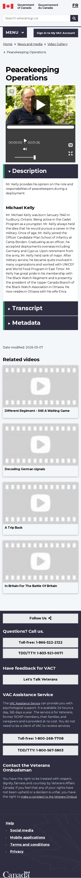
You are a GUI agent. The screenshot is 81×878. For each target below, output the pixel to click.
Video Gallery (57, 44)
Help (10, 823)
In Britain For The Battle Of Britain (31, 586)
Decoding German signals (25, 469)
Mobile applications (27, 837)
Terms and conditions (30, 845)
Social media (21, 830)
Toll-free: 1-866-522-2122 (41, 642)
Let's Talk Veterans (40, 679)
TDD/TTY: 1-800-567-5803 (40, 750)
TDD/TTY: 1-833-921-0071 (40, 653)
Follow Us (46, 619)
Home (7, 44)
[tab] (40, 171)
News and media (30, 44)
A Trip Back (13, 527)
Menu (13, 32)
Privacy (17, 851)
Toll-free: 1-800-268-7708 (40, 738)
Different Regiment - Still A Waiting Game (37, 411)
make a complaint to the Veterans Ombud (49, 796)
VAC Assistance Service (25, 703)
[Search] (74, 18)
